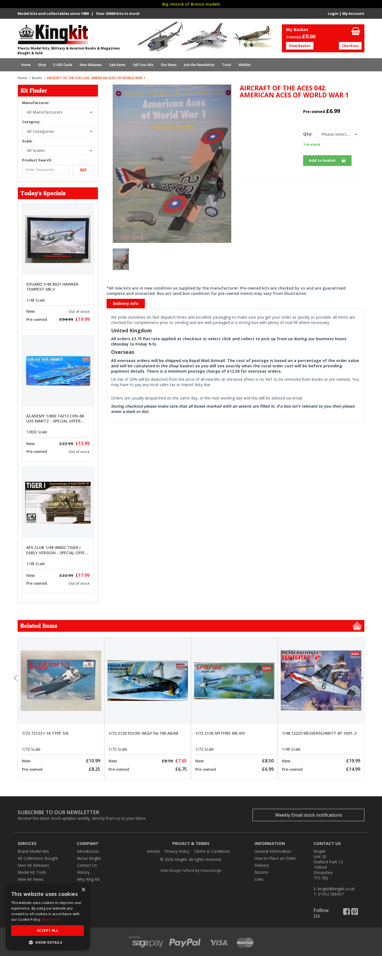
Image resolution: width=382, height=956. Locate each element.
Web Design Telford (177, 870)
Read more (51, 919)
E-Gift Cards (62, 64)
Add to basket (322, 160)
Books (37, 78)
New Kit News (30, 879)
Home (26, 64)
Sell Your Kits (143, 64)
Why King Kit (88, 879)
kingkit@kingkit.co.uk (336, 888)
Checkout (350, 45)
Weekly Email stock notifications (308, 815)
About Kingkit (89, 858)
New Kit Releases (33, 865)
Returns (261, 872)
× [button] (83, 890)
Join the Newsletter (199, 64)
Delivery (261, 865)
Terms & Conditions (212, 851)
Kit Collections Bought (38, 858)
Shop (42, 64)
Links (259, 879)
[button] (47, 942)
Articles (153, 851)
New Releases (91, 64)
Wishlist (245, 64)
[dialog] (47, 917)
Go (83, 169)
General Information (272, 851)
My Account (353, 13)
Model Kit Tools (32, 872)
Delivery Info (125, 303)
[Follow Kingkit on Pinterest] (354, 912)
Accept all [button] (47, 930)
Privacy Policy (177, 851)
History (83, 872)
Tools (226, 64)
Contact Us (87, 865)
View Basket (300, 45)
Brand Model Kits (33, 851)
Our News (169, 64)
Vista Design (211, 870)
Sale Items (117, 64)
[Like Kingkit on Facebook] (346, 912)
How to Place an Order (275, 858)
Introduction (88, 851)
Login (333, 13)
